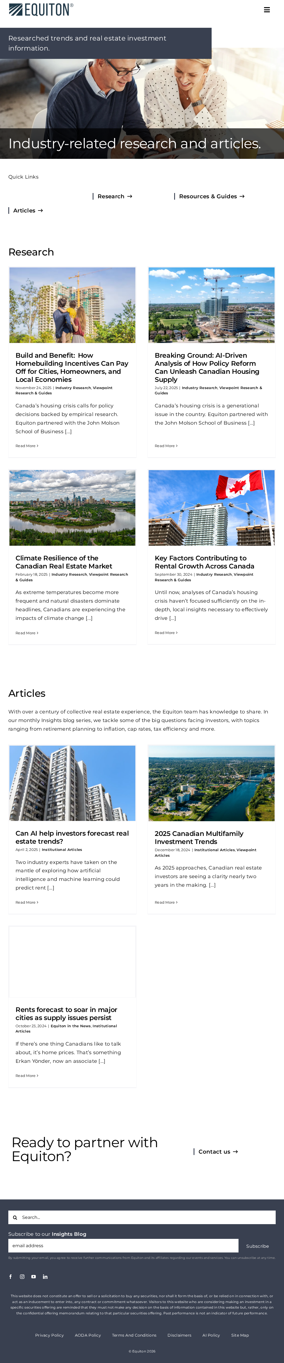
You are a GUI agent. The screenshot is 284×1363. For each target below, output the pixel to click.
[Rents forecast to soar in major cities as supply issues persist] (72, 962)
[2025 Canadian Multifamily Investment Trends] (212, 783)
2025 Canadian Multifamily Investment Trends (199, 838)
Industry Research (73, 387)
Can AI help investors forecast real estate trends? (72, 837)
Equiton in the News (71, 1026)
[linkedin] (45, 1276)
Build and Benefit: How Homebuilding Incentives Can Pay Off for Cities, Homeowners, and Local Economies (72, 367)
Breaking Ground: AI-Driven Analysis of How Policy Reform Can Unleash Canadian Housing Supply (207, 367)
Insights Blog (69, 1234)
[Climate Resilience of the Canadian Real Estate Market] (72, 508)
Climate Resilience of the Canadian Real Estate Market (64, 562)
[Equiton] (46, 5)
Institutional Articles (62, 849)
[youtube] (33, 1276)
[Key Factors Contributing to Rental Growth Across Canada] (212, 508)
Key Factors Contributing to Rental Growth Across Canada (204, 562)
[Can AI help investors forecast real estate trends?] (72, 783)
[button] (258, 1246)
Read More (26, 446)
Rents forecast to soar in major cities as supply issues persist (66, 1014)
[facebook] (10, 1276)
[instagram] (22, 1276)
